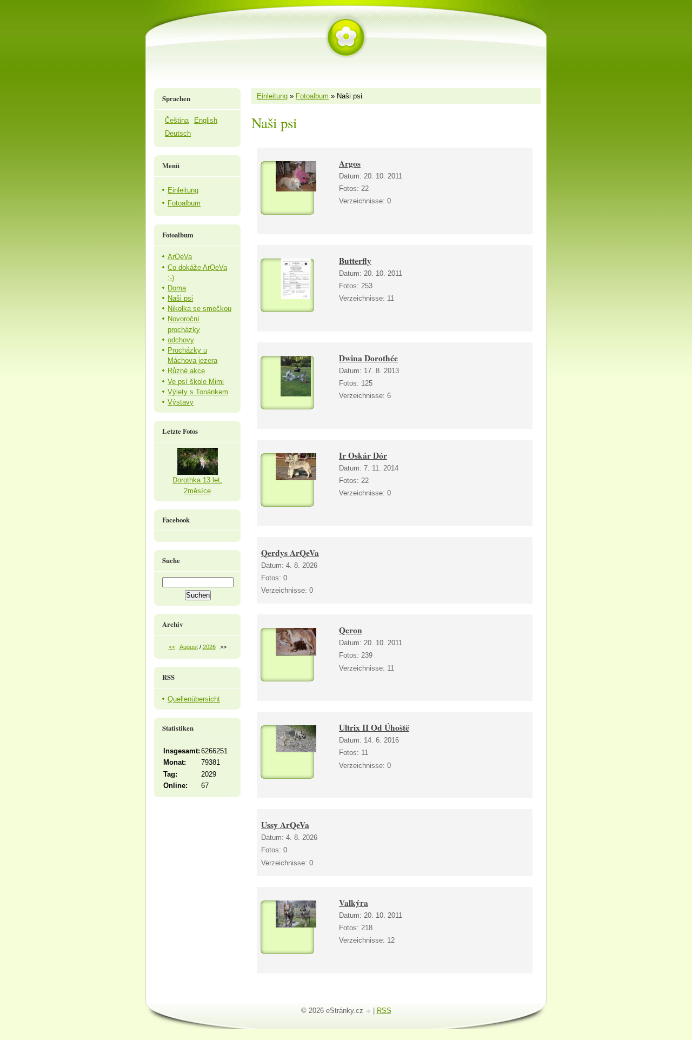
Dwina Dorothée (368, 358)
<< (172, 647)
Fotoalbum (312, 96)
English (205, 120)
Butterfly (355, 261)
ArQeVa (180, 257)
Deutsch (178, 133)
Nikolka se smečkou (199, 308)
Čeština (177, 120)
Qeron (350, 630)
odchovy (181, 340)
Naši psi (180, 298)
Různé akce (186, 371)
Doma (177, 288)
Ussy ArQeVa (285, 825)
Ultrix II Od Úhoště (374, 727)
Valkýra (353, 903)
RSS (384, 1010)
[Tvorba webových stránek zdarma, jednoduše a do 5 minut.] (369, 1011)
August (188, 647)
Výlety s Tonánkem (198, 392)
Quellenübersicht (194, 699)
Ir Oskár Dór (363, 455)
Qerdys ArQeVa (290, 553)
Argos (350, 163)
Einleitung (272, 96)
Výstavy (181, 402)
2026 (209, 647)
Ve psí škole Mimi (196, 381)
